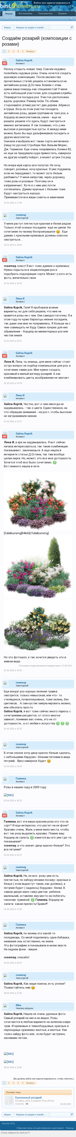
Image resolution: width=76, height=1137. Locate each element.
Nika (18, 1005)
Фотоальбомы (25, 13)
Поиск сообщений (12, 18)
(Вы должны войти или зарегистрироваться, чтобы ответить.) (43, 1078)
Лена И (20, 298)
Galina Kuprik (24, 60)
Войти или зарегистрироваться (52, 2)
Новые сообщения (34, 18)
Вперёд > (30, 51)
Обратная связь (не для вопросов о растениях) (40, 1128)
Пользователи (45, 13)
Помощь (70, 1128)
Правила (62, 13)
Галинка (21, 778)
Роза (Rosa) (48, 1101)
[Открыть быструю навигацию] (71, 27)
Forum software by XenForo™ (15, 1133)
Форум (8, 13)
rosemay (21, 214)
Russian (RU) (8, 1123)
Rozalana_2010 (22, 1101)
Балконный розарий (28, 1097)
